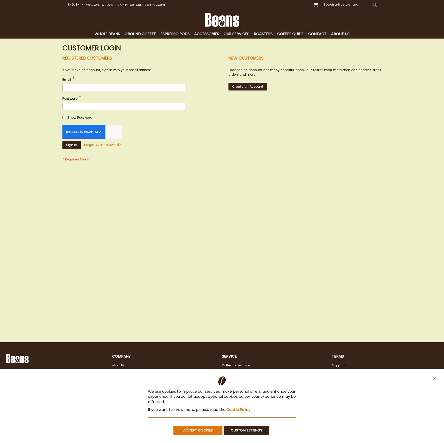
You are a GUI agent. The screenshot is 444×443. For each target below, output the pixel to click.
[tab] (222, 34)
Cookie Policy (238, 409)
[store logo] (222, 20)
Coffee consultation (236, 365)
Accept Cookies (198, 430)
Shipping (338, 365)
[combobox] (350, 4)
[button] (75, 5)
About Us (118, 365)
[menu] (222, 34)
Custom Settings (246, 430)
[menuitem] (107, 34)
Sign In (123, 5)
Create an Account (150, 5)
